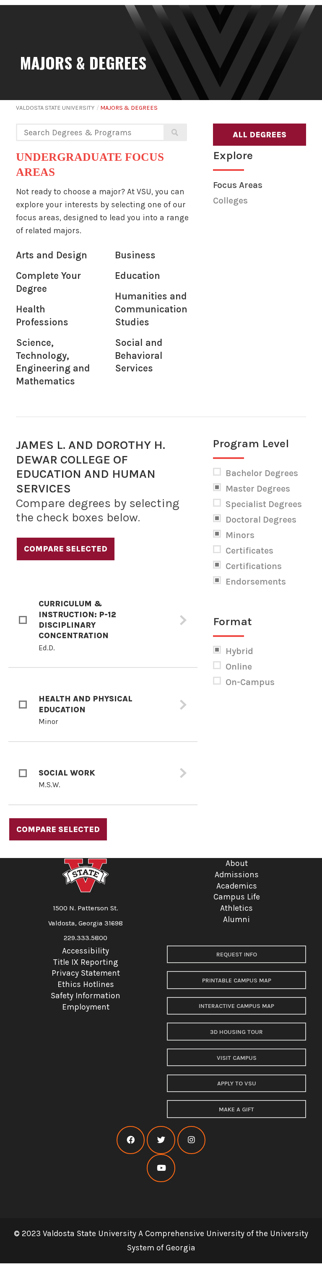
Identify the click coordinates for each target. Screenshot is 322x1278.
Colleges (230, 201)
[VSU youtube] (161, 1168)
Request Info (236, 954)
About (237, 863)
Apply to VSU (236, 1083)
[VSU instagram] (191, 1140)
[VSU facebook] (131, 1140)
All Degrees (259, 134)
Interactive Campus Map (236, 1006)
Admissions (237, 874)
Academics (236, 886)
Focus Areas (237, 185)
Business (135, 255)
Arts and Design (51, 255)
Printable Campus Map (236, 980)
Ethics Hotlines (85, 984)
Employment (85, 1007)
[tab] (103, 620)
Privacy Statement (86, 973)
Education (137, 275)
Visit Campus (237, 1058)
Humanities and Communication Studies (151, 309)
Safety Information (85, 995)
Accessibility (85, 951)
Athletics (236, 908)
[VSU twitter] (161, 1140)
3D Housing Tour (236, 1032)
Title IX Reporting (85, 962)
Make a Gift (236, 1109)
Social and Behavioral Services (139, 355)
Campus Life (236, 897)
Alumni (236, 919)
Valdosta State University (55, 107)
